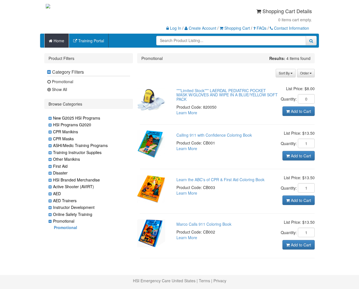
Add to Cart (300, 111)
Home (58, 40)
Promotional (62, 81)
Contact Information (291, 28)
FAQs (261, 28)
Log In (175, 28)
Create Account (202, 28)
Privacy (219, 280)
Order (305, 73)
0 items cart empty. (295, 19)
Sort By (285, 73)
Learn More (186, 112)
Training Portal (90, 40)
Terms (204, 280)
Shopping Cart (236, 28)
